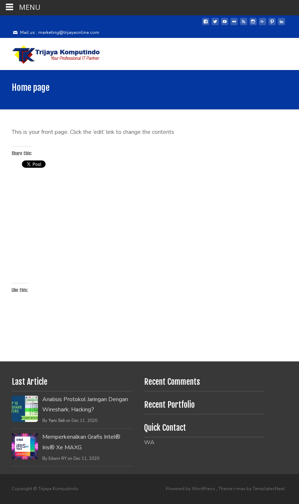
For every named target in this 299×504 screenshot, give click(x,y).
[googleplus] (262, 24)
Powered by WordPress (191, 489)
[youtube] (224, 24)
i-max (240, 489)
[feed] (243, 24)
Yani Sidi (56, 420)
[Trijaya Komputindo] (51, 52)
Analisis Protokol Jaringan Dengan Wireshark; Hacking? (85, 404)
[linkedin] (281, 24)
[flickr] (234, 24)
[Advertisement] (149, 228)
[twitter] (215, 24)
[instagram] (253, 24)
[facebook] (205, 24)
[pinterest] (272, 24)
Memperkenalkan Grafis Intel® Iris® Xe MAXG (81, 442)
